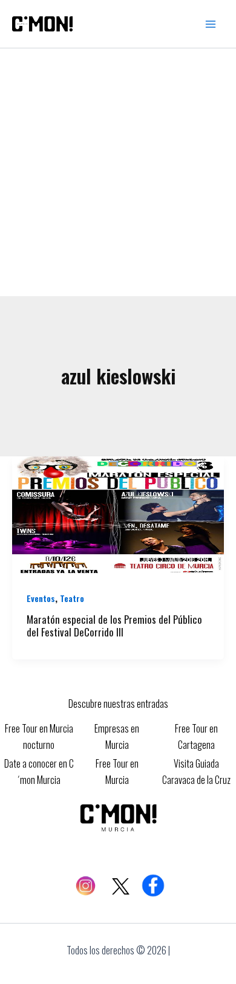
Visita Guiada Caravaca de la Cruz (196, 771)
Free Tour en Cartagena (196, 736)
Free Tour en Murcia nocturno (39, 736)
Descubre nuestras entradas (118, 703)
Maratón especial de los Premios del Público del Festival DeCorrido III (114, 625)
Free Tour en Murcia (117, 771)
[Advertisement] (118, 172)
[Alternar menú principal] (210, 24)
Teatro (72, 598)
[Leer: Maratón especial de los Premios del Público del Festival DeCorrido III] (118, 514)
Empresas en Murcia (116, 736)
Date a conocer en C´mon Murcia (39, 771)
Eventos (41, 598)
